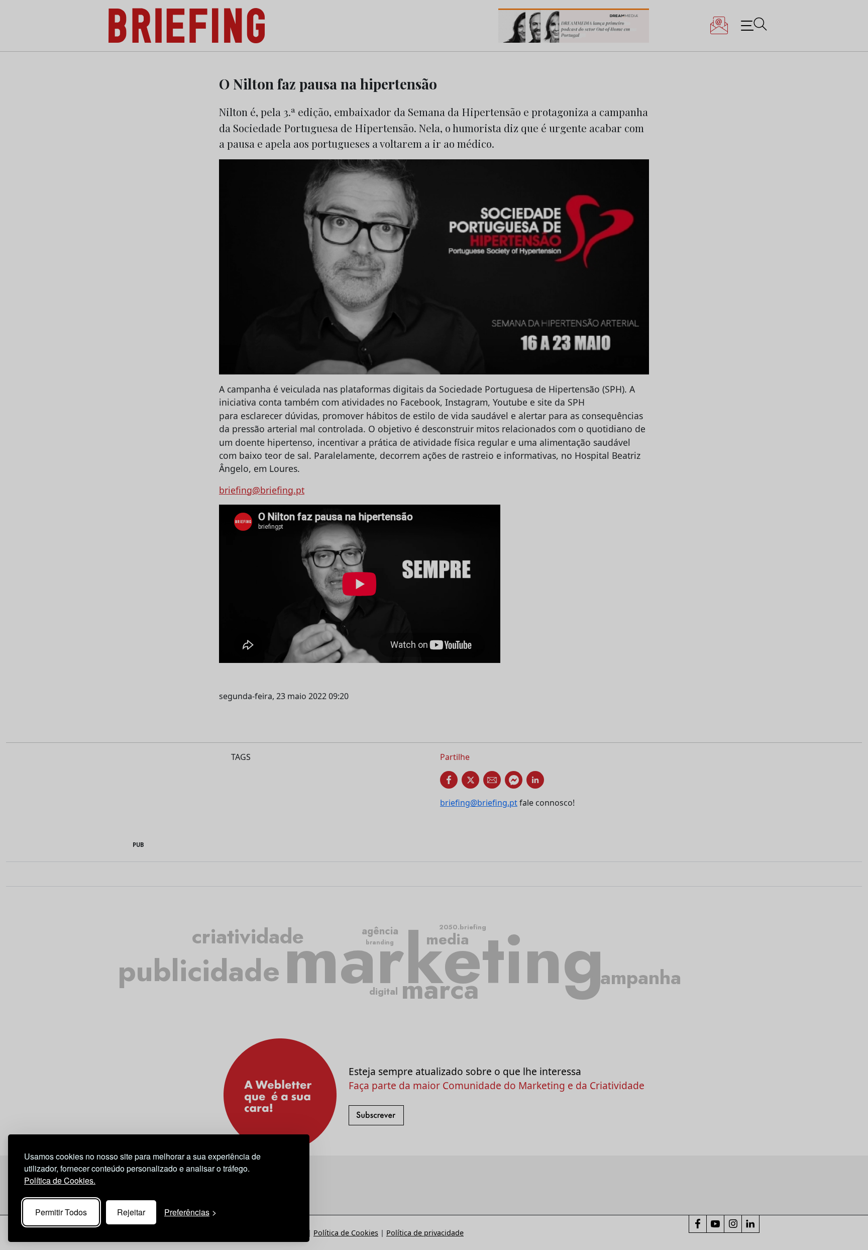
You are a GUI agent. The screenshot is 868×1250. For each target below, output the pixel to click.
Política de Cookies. (59, 1180)
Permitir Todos (61, 1212)
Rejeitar (131, 1212)
